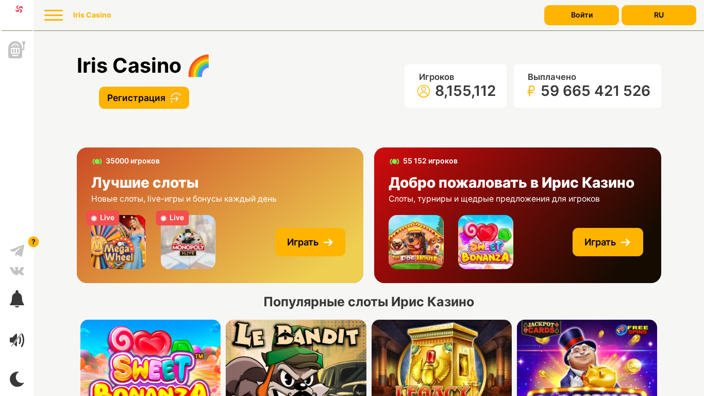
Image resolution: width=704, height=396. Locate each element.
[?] (17, 247)
